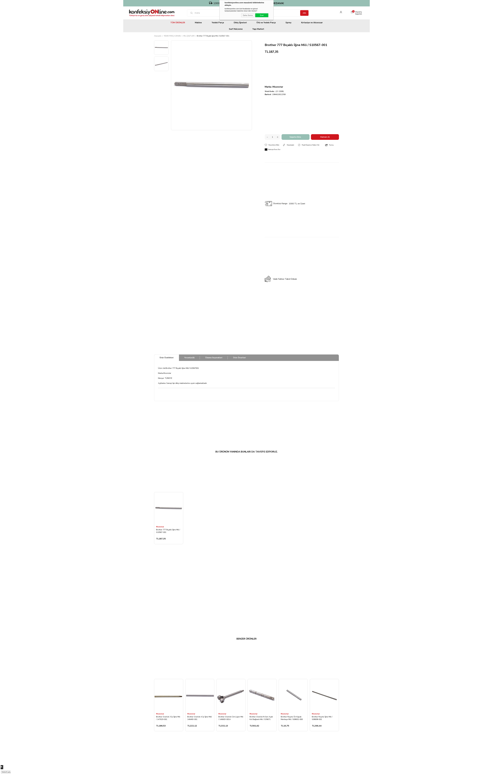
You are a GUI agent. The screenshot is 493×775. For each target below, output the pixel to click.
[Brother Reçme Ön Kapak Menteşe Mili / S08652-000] (293, 695)
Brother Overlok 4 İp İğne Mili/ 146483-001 (199, 718)
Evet (262, 15)
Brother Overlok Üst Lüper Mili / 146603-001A (230, 718)
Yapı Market (258, 29)
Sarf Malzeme (236, 29)
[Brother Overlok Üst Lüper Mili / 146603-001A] (230, 695)
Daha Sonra (248, 15)
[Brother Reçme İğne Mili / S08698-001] (324, 695)
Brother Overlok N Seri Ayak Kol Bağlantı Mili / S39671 (261, 718)
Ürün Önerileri (239, 357)
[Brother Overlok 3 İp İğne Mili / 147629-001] (168, 695)
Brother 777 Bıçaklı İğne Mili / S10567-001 (168, 530)
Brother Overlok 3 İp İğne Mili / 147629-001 (168, 718)
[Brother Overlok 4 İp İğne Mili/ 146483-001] (199, 695)
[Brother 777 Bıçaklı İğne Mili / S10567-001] (168, 508)
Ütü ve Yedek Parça (266, 22)
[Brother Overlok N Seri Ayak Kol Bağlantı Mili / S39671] (262, 695)
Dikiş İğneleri (240, 22)
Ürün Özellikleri (167, 357)
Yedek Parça (218, 22)
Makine (198, 22)
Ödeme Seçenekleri (213, 357)
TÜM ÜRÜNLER (177, 22)
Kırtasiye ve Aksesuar (312, 22)
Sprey (288, 22)
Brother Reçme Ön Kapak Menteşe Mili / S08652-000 (292, 718)
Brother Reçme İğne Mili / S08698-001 (322, 718)
